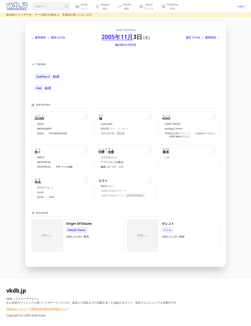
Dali (38, 88)
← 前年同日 (38, 37)
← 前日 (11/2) (56, 37)
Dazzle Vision (76, 230)
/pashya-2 (43, 76)
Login (241, 6)
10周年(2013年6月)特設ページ (48, 309)
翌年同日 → (212, 37)
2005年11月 (117, 37)
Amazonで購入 (49, 246)
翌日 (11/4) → (195, 37)
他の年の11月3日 (125, 45)
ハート (168, 230)
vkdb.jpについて (16, 309)
